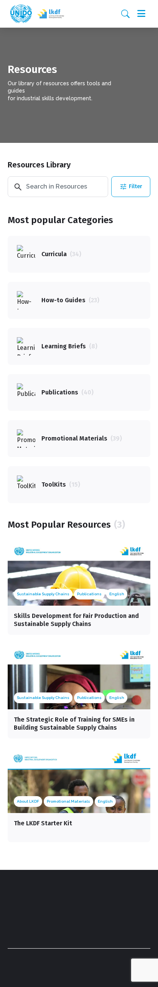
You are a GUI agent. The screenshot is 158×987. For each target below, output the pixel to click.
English (116, 594)
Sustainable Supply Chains (43, 594)
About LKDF (28, 801)
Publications (89, 594)
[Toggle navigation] (141, 13)
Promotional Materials (68, 801)
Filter (135, 186)
